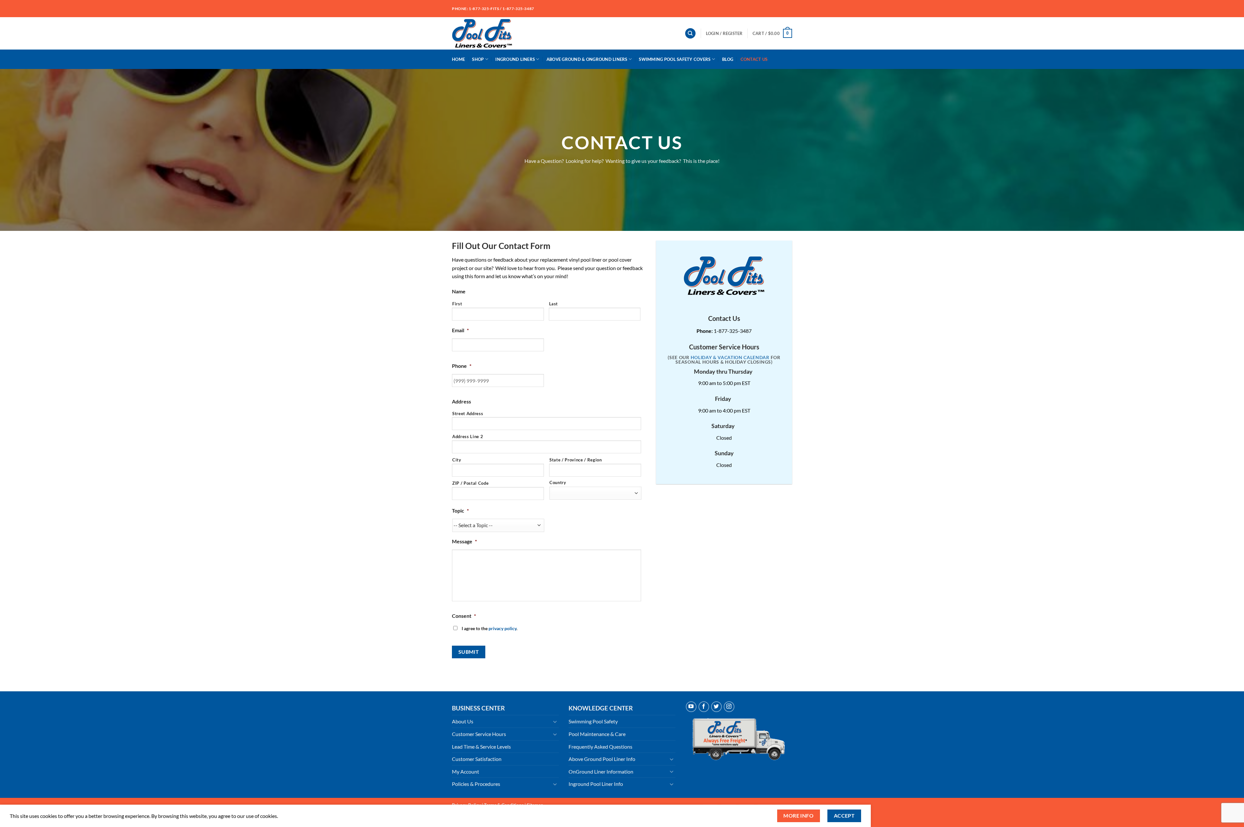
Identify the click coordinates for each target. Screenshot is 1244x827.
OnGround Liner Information (601, 771)
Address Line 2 (467, 436)
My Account (465, 771)
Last (553, 303)
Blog (727, 59)
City (456, 459)
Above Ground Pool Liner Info (602, 759)
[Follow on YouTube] (691, 706)
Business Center (478, 708)
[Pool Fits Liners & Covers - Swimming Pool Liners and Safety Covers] (483, 33)
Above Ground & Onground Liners (587, 59)
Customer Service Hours (479, 734)
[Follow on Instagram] (729, 706)
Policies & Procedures (476, 784)
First (457, 303)
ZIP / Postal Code (470, 483)
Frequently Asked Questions (600, 746)
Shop (478, 59)
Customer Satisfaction (476, 759)
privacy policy (502, 628)
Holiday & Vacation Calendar (730, 357)
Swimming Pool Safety (593, 721)
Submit (468, 652)
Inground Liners (515, 59)
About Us (462, 721)
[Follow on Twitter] (716, 706)
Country (557, 482)
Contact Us (754, 59)
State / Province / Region (575, 459)
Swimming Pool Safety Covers (674, 59)
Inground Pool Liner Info (596, 784)
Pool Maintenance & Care (597, 734)
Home (458, 59)
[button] (724, 33)
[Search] (690, 33)
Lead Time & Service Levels (481, 746)
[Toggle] (555, 721)
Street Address (467, 413)
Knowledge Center (601, 708)
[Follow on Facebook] (703, 706)
